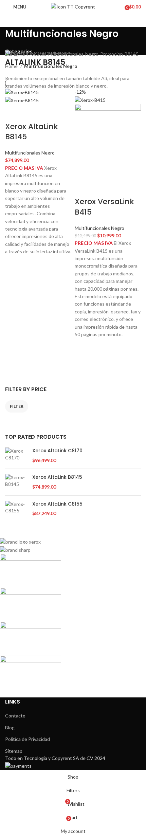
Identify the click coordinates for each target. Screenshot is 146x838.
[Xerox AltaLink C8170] (16, 455)
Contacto (15, 715)
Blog (10, 727)
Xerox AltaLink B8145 (57, 477)
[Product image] (22, 100)
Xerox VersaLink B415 (104, 206)
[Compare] (13, 113)
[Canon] (68, 614)
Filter (16, 406)
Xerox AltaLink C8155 (57, 504)
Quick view (13, 281)
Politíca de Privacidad (27, 739)
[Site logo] (73, 6)
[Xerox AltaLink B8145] (16, 482)
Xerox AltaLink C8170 (57, 451)
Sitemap (13, 751)
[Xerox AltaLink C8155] (16, 509)
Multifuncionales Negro (30, 153)
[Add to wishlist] (13, 264)
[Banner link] (73, 54)
